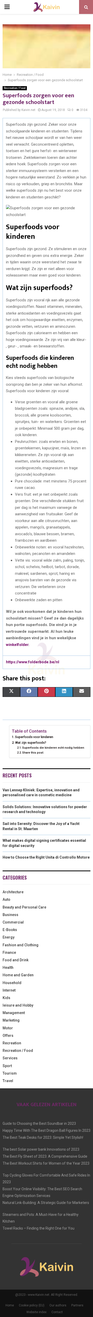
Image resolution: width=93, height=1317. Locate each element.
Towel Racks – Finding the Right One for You (38, 1228)
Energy (8, 937)
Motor (8, 1028)
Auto (6, 899)
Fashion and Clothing (20, 945)
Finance (9, 952)
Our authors (57, 1305)
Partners (77, 1305)
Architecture (13, 892)
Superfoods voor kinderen (34, 737)
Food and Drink (15, 960)
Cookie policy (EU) (31, 1305)
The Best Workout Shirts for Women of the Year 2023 (46, 1163)
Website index (36, 1312)
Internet (9, 990)
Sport (7, 1066)
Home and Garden (18, 975)
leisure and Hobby (18, 1005)
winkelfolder (17, 644)
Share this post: (33, 752)
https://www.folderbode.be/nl (32, 662)
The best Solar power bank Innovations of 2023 (41, 1149)
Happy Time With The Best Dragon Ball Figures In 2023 (46, 1130)
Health (8, 967)
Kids (6, 998)
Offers (8, 1035)
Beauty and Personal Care (24, 907)
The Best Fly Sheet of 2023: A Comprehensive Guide (45, 1156)
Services (10, 1058)
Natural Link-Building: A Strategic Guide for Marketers (46, 1203)
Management (14, 1013)
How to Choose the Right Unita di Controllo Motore (46, 857)
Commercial (13, 922)
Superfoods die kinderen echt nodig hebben (53, 747)
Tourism (10, 1073)
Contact (57, 1312)
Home (9, 1305)
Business (10, 915)
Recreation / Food (15, 88)
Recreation (12, 1043)
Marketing (11, 1020)
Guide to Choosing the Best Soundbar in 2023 (39, 1123)
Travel (8, 1081)
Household (12, 983)
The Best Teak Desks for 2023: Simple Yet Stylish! (43, 1137)
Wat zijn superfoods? (31, 743)
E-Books (10, 930)
